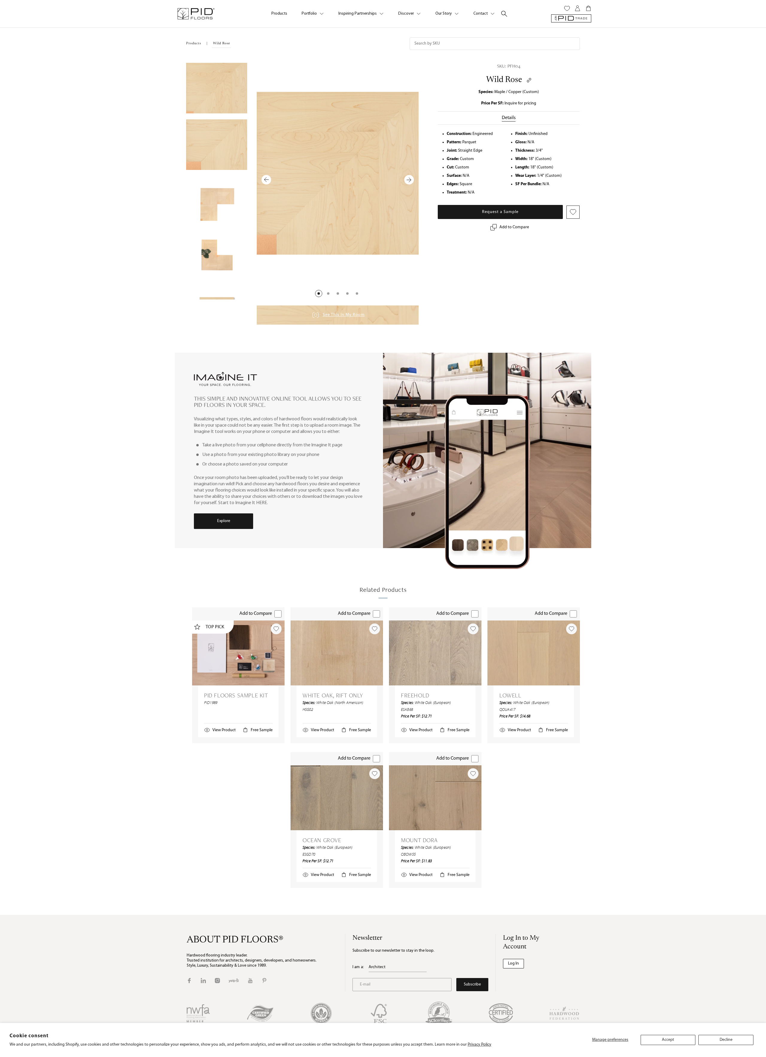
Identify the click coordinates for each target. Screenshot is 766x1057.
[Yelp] (234, 980)
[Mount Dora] (435, 797)
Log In (513, 963)
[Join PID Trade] (571, 18)
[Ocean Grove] (337, 797)
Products (279, 13)
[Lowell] (533, 652)
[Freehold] (435, 652)
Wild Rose (504, 80)
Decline (726, 1040)
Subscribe (472, 984)
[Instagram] (217, 980)
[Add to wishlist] (276, 628)
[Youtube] (250, 980)
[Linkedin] (203, 980)
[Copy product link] (529, 80)
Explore (223, 521)
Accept (668, 1040)
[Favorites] (567, 8)
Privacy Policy (479, 1044)
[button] (318, 293)
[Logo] (196, 13)
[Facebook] (189, 980)
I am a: (358, 967)
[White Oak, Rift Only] (337, 652)
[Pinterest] (264, 980)
